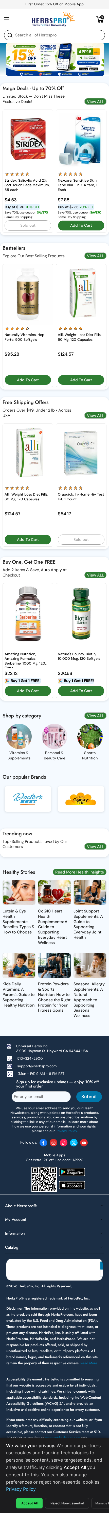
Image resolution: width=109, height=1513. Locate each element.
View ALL (95, 101)
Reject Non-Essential (67, 1503)
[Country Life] (81, 803)
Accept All (29, 1503)
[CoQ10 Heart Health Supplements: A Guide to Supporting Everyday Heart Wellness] (54, 892)
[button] (100, 19)
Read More (88, 1363)
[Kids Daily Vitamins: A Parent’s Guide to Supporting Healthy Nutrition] (19, 965)
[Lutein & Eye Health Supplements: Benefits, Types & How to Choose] (19, 892)
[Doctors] (28, 803)
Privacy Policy (21, 1489)
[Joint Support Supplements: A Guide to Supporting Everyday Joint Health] (90, 892)
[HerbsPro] (53, 19)
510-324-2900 (30, 1058)
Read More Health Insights (79, 872)
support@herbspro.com (37, 1066)
